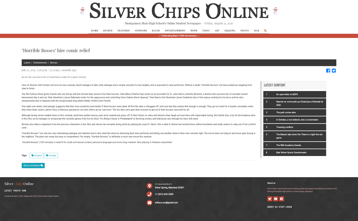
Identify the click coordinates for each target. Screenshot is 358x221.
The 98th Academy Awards (288, 145)
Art (217, 30)
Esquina (230, 30)
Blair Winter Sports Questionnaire (291, 152)
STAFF (282, 206)
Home (94, 30)
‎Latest (27, 62)
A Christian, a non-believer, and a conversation (297, 120)
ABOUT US (272, 206)
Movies (53, 62)
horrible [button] (52, 155)
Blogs (156, 30)
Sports (108, 30)
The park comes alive (286, 112)
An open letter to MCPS (287, 94)
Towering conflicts (284, 127)
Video (206, 30)
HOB (256, 30)
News (194, 30)
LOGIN (289, 206)
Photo (245, 30)
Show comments (31, 165)
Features (124, 30)
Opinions (141, 30)
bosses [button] (38, 155)
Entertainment (175, 30)
